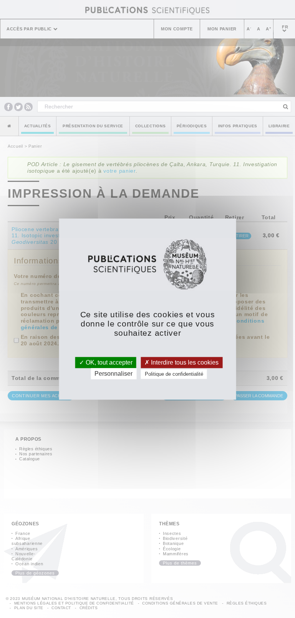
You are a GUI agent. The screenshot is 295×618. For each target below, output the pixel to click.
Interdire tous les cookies (184, 362)
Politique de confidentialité (174, 374)
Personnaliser (113, 373)
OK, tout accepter (108, 362)
